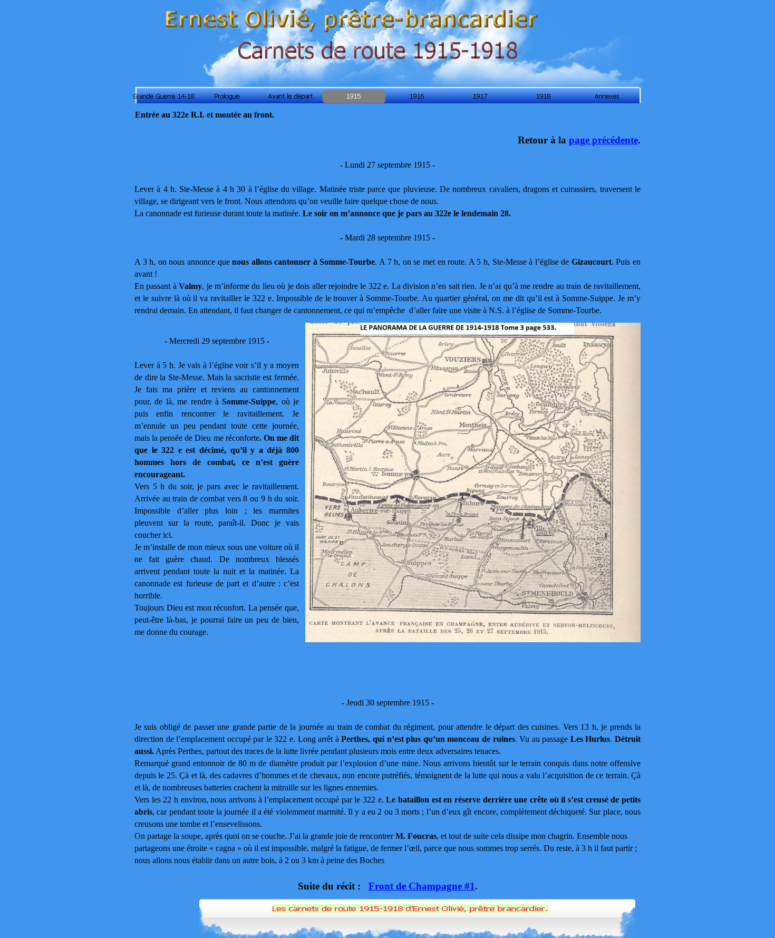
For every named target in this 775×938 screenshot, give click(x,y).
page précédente (603, 140)
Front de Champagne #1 (422, 886)
